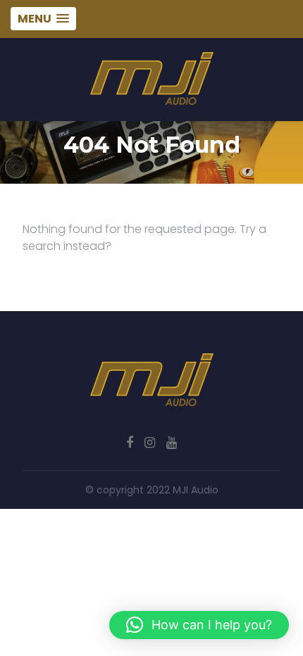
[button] (199, 625)
